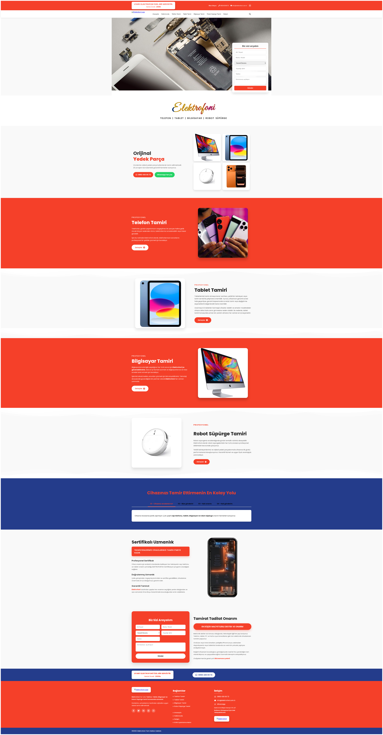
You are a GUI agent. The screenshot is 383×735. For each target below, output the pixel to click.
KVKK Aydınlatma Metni (182, 722)
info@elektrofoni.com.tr (239, 5)
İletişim (225, 14)
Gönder (250, 88)
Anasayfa (156, 14)
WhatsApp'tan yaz (164, 175)
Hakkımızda (165, 14)
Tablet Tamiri (187, 14)
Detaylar (138, 247)
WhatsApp (221, 704)
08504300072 (224, 5)
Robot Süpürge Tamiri (214, 14)
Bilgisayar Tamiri (199, 14)
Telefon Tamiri (176, 14)
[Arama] (250, 14)
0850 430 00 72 (144, 175)
